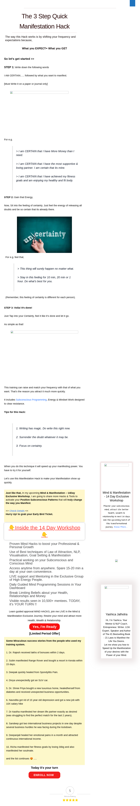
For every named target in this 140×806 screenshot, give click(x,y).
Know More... (120, 527)
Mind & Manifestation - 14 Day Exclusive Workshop (116, 496)
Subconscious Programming (31, 399)
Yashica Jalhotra (116, 614)
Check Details (17, 511)
